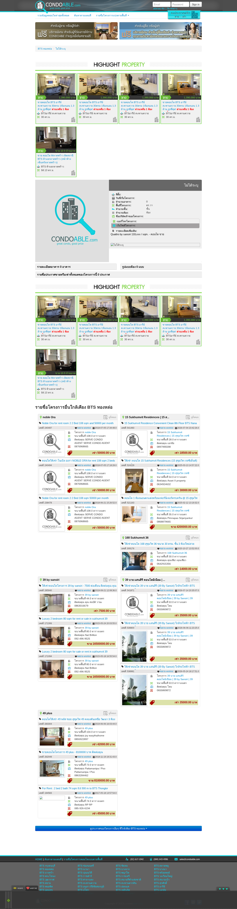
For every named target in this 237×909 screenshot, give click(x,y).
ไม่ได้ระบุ (61, 48)
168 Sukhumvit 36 (177, 552)
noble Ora (90, 432)
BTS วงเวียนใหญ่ (163, 876)
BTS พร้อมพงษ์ (162, 872)
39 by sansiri (92, 594)
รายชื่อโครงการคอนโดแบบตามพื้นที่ (83, 859)
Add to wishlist (84, 428)
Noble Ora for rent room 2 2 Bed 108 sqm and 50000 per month (77, 423)
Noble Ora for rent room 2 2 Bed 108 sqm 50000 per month (75, 498)
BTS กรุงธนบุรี (47, 865)
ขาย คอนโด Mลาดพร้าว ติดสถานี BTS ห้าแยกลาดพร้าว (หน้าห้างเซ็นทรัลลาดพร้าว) (55, 159)
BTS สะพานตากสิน (126, 883)
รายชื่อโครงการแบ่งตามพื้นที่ (111, 15)
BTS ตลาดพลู (161, 865)
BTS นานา (83, 869)
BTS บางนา (160, 869)
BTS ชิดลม (122, 865)
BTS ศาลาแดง (85, 879)
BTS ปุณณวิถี (85, 872)
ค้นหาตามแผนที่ (82, 15)
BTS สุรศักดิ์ (160, 883)
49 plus (89, 728)
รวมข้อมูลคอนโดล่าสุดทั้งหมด (53, 15)
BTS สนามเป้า (162, 879)
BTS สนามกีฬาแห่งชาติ (128, 879)
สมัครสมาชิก (159, 8)
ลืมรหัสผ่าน (172, 8)
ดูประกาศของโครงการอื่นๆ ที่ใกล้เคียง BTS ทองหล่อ (118, 828)
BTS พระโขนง (47, 876)
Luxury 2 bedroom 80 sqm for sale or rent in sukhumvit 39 (74, 651)
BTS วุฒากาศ (47, 879)
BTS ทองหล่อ (45, 48)
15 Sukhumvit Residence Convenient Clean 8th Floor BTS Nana (160, 423)
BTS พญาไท (122, 872)
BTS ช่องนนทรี (86, 865)
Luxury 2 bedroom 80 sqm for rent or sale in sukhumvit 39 (74, 618)
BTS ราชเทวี (123, 876)
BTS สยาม (45, 883)
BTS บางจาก (123, 869)
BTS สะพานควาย (87, 883)
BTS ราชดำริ (85, 876)
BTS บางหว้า (46, 872)
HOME (39, 859)
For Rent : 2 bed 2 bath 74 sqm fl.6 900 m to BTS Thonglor (75, 788)
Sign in (196, 4)
